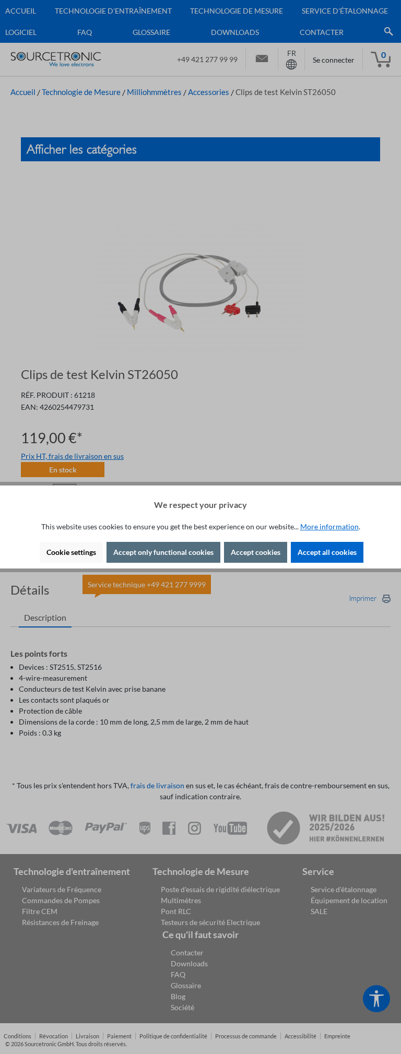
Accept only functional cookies (163, 552)
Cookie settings (71, 552)
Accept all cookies (327, 552)
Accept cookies (255, 552)
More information (329, 526)
